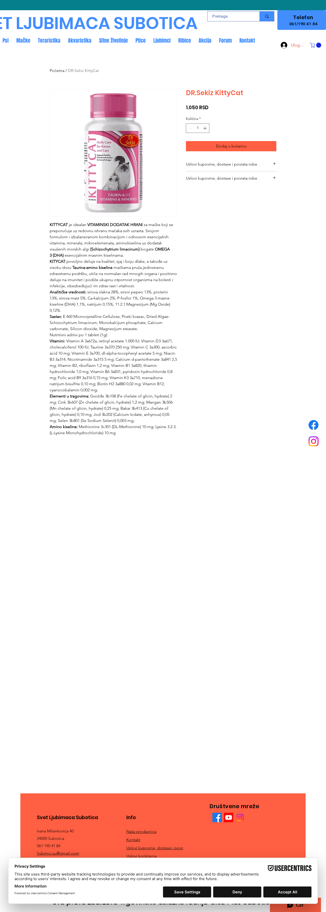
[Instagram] (313, 441)
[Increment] (205, 128)
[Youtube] (228, 817)
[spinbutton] (197, 128)
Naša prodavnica (141, 831)
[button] (316, 45)
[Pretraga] (267, 16)
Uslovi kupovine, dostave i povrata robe (162, 847)
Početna (57, 70)
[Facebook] (313, 425)
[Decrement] (190, 128)
